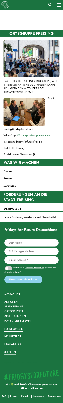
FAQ (35, 362)
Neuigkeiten (12, 336)
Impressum (9, 362)
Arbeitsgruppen (15, 316)
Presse (29, 362)
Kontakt (41, 362)
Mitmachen (12, 294)
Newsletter (12, 344)
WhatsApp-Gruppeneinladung (34, 135)
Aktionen (11, 302)
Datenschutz (20, 362)
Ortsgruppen (13, 311)
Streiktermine (13, 306)
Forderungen (13, 329)
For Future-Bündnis (17, 321)
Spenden (10, 352)
